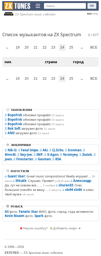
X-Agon (52, 154)
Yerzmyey (70, 154)
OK (92, 5)
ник (8, 62)
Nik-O (12, 150)
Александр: (82, 181)
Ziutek (87, 154)
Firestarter (24, 159)
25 (71, 47)
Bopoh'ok (15, 115)
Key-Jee (26, 154)
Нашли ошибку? (35, 228)
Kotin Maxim (14, 216)
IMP (39, 154)
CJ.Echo (57, 150)
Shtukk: (21, 181)
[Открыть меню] (38, 6)
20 (27, 47)
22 (45, 47)
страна (51, 62)
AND (11, 133)
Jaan (8, 159)
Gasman (44, 159)
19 (18, 47)
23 (53, 47)
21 (36, 47)
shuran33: (66, 185)
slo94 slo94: (73, 190)
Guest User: (17, 176)
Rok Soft (14, 128)
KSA (58, 159)
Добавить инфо (65, 228)
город (78, 62)
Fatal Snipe (29, 150)
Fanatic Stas (28, 211)
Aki (45, 150)
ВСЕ (93, 47)
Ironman (74, 150)
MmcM (10, 154)
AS (7, 211)
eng (95, 13)
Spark (39, 216)
